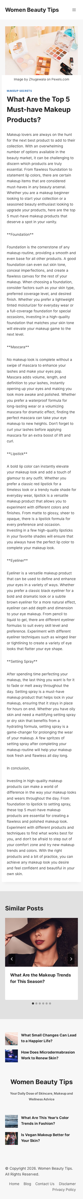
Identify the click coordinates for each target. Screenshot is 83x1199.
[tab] (33, 1003)
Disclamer (67, 1184)
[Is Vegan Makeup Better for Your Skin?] (11, 1138)
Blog (27, 1184)
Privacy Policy (64, 1189)
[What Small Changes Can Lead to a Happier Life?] (11, 1038)
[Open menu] (74, 9)
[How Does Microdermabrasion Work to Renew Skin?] (11, 1055)
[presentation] (41, 942)
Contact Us (44, 1184)
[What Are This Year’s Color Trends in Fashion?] (11, 1121)
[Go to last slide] (12, 959)
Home (14, 1184)
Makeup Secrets (19, 90)
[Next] (71, 959)
